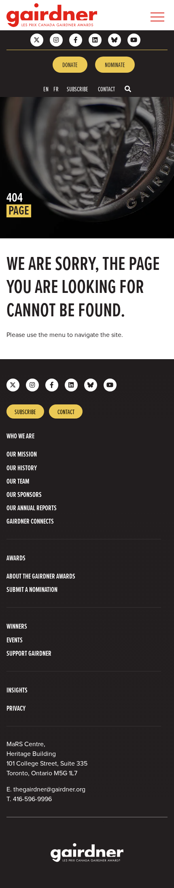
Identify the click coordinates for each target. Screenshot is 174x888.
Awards (15, 557)
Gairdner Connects (30, 521)
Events (14, 639)
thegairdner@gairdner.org (49, 789)
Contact (106, 88)
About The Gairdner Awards (40, 576)
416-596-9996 (32, 799)
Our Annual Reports (31, 507)
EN (46, 88)
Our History (21, 467)
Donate (70, 64)
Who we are (20, 435)
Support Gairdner (28, 653)
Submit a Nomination (31, 589)
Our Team (17, 481)
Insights (17, 690)
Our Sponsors (24, 494)
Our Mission (21, 454)
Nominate (115, 64)
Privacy (15, 708)
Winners (16, 626)
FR (56, 88)
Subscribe (77, 88)
